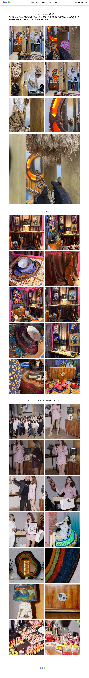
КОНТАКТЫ (56, 2)
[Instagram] (82, 2)
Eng (86, 2)
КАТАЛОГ (38, 2)
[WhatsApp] (76, 2)
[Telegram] (79, 2)
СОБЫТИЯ (50, 2)
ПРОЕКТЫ (44, 2)
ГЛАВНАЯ (32, 2)
